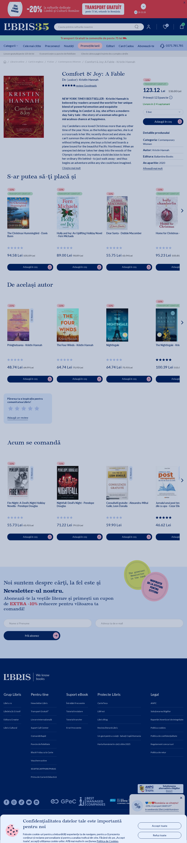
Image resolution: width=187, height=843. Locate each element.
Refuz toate (159, 835)
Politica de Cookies (107, 841)
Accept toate (159, 825)
